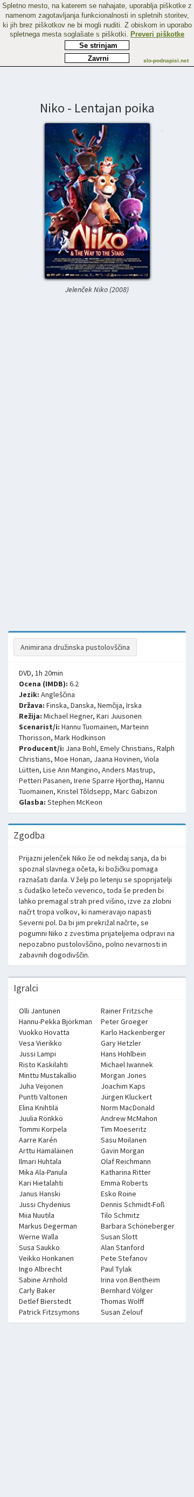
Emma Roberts (124, 1183)
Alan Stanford (122, 1247)
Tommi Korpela (43, 1129)
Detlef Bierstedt (45, 1301)
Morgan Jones (124, 1075)
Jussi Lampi (37, 1054)
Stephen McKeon (74, 802)
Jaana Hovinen (117, 759)
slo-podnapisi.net (166, 60)
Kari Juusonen (119, 716)
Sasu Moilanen (124, 1140)
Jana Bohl (81, 748)
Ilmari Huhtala (40, 1161)
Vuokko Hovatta (44, 1032)
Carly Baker (37, 1290)
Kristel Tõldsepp (83, 791)
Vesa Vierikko (40, 1043)
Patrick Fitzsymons (49, 1312)
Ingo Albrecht (40, 1269)
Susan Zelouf (122, 1312)
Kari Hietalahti (41, 1183)
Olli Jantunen (39, 1011)
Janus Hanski (39, 1193)
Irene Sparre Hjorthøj (107, 780)
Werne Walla (38, 1236)
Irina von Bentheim (130, 1280)
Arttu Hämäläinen (46, 1150)
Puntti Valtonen (43, 1097)
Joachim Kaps (123, 1086)
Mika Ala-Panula (43, 1172)
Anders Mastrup (127, 770)
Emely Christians (126, 748)
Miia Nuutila (36, 1215)
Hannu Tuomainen (89, 727)
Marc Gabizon (135, 791)
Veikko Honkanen (46, 1258)
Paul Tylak (116, 1269)
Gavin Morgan (122, 1150)
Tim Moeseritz (124, 1129)
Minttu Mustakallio (48, 1075)
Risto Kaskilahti (43, 1064)
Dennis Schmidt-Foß (133, 1204)
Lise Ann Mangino (70, 770)
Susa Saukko (39, 1247)
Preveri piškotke (157, 34)
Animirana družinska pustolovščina (75, 647)
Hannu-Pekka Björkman (55, 1021)
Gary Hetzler (121, 1043)
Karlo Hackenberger (133, 1032)
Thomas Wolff (122, 1301)
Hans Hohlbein (123, 1054)
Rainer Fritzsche (127, 1011)
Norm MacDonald (128, 1107)
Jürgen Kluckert (126, 1097)
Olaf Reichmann (126, 1161)
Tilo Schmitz (120, 1215)
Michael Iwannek (127, 1064)
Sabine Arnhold (43, 1280)
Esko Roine (118, 1193)
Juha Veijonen (41, 1086)
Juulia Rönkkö (41, 1118)
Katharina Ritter (126, 1172)
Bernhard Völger (127, 1290)
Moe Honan (72, 759)
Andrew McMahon (129, 1118)
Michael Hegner (68, 716)
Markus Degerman (48, 1226)
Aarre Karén (38, 1140)
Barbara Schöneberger (138, 1226)
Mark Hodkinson (80, 737)
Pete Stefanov (124, 1258)
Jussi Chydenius (45, 1204)
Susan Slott (119, 1236)
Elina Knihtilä (38, 1107)
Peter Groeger (124, 1021)
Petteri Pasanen (44, 780)
